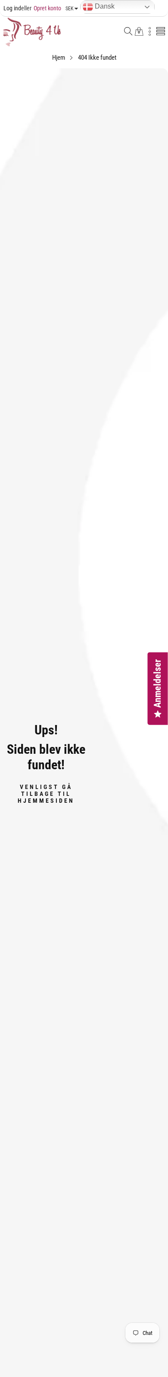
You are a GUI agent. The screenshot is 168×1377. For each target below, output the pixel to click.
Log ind (12, 8)
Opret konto (41, 8)
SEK (69, 9)
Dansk (104, 6)
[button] (128, 32)
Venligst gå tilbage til (46, 793)
